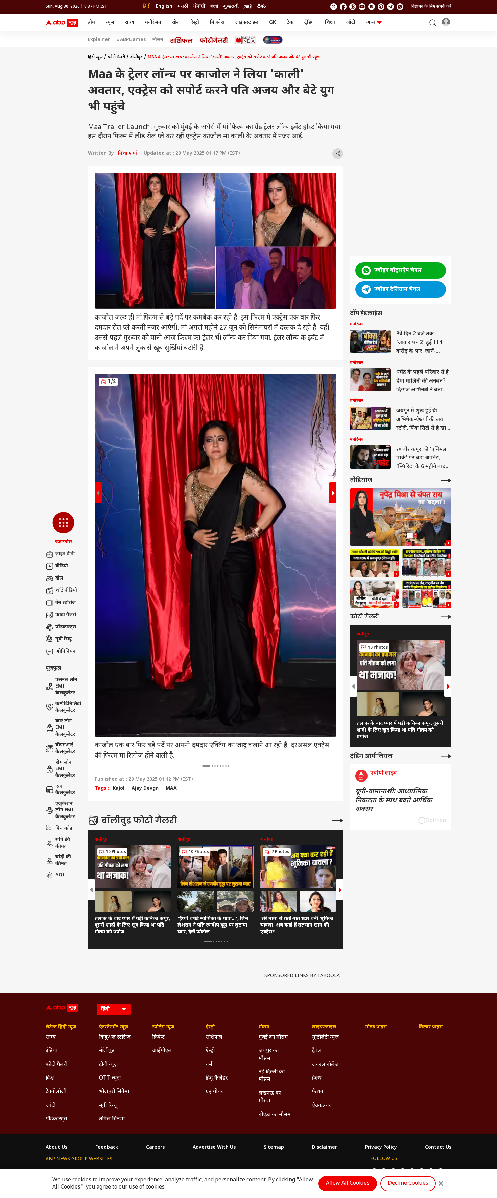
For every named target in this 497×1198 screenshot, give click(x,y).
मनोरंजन (153, 22)
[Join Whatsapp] (400, 7)
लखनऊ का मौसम (270, 1097)
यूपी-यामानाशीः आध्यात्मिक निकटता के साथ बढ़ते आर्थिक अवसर (393, 800)
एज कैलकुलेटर (65, 789)
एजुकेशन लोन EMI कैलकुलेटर (65, 810)
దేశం (261, 6)
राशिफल (214, 1037)
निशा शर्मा (127, 153)
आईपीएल (162, 1050)
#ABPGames (131, 40)
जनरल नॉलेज (325, 1064)
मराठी (183, 6)
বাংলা (214, 6)
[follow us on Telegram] (390, 7)
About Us (56, 1147)
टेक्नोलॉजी (56, 1091)
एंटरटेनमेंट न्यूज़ (113, 1027)
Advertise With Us (214, 1147)
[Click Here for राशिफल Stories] (181, 40)
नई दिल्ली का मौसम (272, 1076)
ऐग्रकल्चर (321, 1105)
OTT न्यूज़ (110, 1078)
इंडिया (51, 1050)
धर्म (209, 1064)
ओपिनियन (65, 651)
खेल (176, 22)
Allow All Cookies (348, 1183)
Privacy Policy (381, 1147)
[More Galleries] (337, 820)
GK (272, 22)
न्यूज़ (110, 22)
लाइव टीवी (65, 554)
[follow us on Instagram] (372, 7)
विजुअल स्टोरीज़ (115, 1037)
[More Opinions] (446, 756)
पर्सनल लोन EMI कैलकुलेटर (66, 686)
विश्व (50, 1078)
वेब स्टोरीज (65, 603)
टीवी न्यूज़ (108, 1064)
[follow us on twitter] (334, 7)
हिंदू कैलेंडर (217, 1078)
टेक (290, 22)
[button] (63, 528)
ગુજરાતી (231, 6)
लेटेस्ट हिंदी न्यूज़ (61, 1027)
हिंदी (147, 6)
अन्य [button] (370, 22)
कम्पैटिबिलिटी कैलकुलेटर (68, 707)
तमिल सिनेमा (112, 1119)
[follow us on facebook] (343, 7)
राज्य (129, 22)
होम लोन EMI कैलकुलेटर (65, 769)
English (164, 6)
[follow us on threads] (353, 7)
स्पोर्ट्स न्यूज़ (163, 1027)
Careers (155, 1147)
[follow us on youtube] (362, 7)
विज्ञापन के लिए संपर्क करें (431, 6)
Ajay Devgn (145, 788)
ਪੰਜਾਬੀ (199, 6)
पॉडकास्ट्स (65, 627)
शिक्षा (330, 22)
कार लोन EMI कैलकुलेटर (65, 728)
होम (91, 22)
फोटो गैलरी (65, 615)
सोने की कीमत (62, 843)
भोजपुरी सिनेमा (114, 1091)
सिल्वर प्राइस (431, 1027)
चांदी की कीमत (63, 860)
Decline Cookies (408, 1183)
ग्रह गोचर (214, 1091)
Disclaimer (324, 1147)
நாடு (248, 6)
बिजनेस (217, 22)
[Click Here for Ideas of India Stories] (245, 40)
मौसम (157, 40)
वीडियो (61, 566)
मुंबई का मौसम (273, 1037)
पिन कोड (63, 828)
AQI (59, 875)
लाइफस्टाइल (246, 22)
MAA (171, 788)
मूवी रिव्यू (63, 639)
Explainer (99, 40)
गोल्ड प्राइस (376, 1027)
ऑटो (350, 22)
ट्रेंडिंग (309, 22)
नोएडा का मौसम (275, 1114)
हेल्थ (317, 1078)
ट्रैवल (317, 1050)
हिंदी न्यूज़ (95, 57)
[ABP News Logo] (63, 23)
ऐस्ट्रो (194, 22)
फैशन (317, 1091)
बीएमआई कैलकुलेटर (65, 748)
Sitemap (274, 1147)
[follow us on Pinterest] (381, 7)
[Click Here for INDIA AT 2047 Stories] (273, 40)
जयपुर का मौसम (269, 1054)
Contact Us (438, 1147)
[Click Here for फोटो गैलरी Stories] (214, 40)
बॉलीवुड (136, 57)
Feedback (106, 1147)
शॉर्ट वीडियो (66, 590)
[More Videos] (446, 480)
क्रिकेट (158, 1037)
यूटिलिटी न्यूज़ (325, 1037)
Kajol (118, 788)
